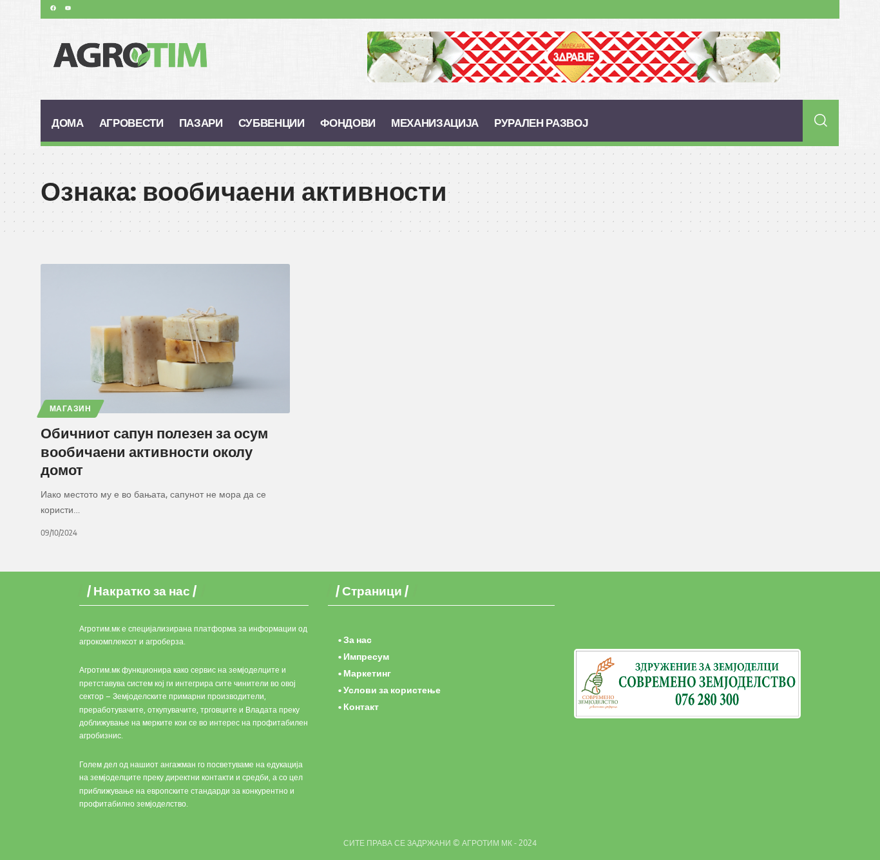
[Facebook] (53, 8)
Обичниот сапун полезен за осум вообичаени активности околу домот (154, 451)
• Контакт (358, 706)
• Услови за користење (389, 689)
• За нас (355, 639)
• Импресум (363, 656)
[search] (821, 120)
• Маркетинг (364, 673)
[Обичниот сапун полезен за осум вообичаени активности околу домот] (165, 338)
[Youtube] (67, 8)
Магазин (70, 408)
